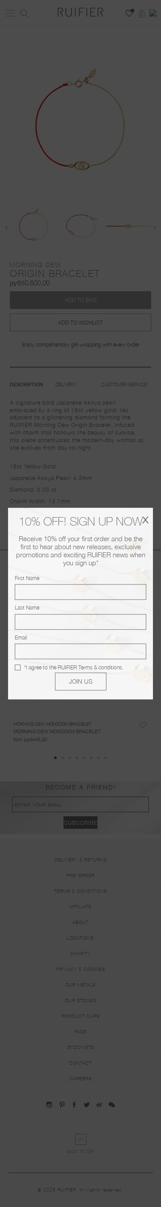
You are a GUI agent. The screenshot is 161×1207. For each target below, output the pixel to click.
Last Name (27, 608)
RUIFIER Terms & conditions (90, 667)
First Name (27, 578)
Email (21, 637)
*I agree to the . (73, 667)
